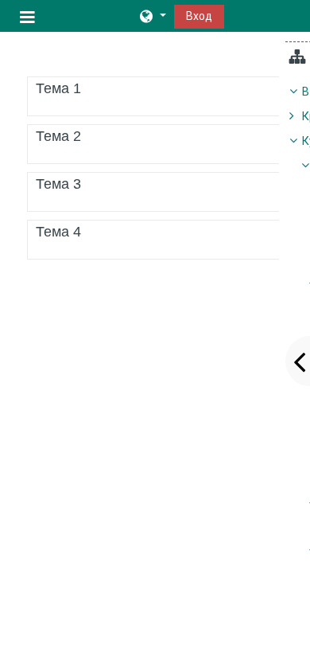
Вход (199, 16)
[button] (152, 16)
